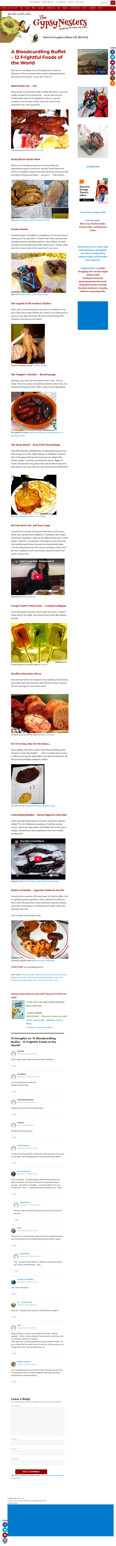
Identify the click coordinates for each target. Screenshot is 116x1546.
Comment (16, 1406)
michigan (14, 980)
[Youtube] (111, 61)
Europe (24, 977)
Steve (19, 1228)
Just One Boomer (23, 1171)
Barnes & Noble (39, 1020)
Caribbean (92, 8)
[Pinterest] (111, 72)
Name (14, 1439)
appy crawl (35, 975)
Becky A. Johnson (24, 1362)
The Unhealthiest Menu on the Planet (30, 516)
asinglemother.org (90, 268)
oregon (30, 980)
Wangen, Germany (46, 735)
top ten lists (47, 980)
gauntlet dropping (39, 977)
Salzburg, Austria (28, 597)
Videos (100, 8)
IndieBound (50, 1020)
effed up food (16, 977)
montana (22, 980)
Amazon (29, 1020)
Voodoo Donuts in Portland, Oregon (33, 294)
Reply (14, 1066)
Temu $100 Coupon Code (92, 212)
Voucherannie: (93, 220)
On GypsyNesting (60, 2)
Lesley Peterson (23, 1146)
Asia (58, 8)
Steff (19, 1325)
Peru (35, 980)
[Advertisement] (93, 316)
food (29, 977)
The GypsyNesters (35, 2)
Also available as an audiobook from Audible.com (39, 1027)
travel (55, 980)
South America (50, 8)
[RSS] (111, 82)
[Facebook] (111, 51)
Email (14, 1449)
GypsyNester (25, 1202)
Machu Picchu (39, 150)
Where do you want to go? (9, 8)
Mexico (84, 8)
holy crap (58, 977)
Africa (33, 8)
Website (15, 1459)
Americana (26, 975)
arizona (43, 975)
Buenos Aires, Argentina (44, 960)
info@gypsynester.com (15, 1498)
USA (21, 8)
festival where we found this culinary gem (41, 881)
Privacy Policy (12, 1503)
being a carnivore (53, 975)
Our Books (70, 2)
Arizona (44, 664)
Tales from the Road (47, 2)
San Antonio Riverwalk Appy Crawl (40, 806)
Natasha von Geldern (25, 1279)
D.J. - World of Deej (24, 1302)
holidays (50, 977)
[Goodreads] (111, 77)
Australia (41, 8)
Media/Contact (80, 2)
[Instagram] (111, 67)
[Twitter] (111, 56)
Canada (64, 8)
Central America (75, 8)
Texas (40, 980)
